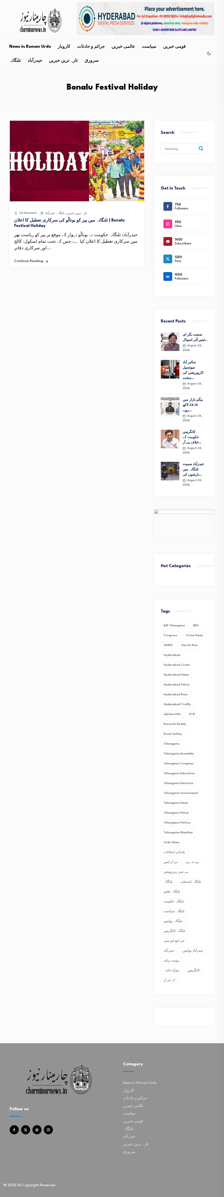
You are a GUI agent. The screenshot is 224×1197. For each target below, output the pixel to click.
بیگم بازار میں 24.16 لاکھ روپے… (193, 405)
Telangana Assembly (179, 753)
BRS (196, 625)
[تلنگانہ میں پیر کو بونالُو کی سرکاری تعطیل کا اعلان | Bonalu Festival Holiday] (77, 200)
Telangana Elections (178, 783)
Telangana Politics (177, 822)
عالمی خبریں (123, 47)
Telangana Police (176, 812)
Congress (170, 635)
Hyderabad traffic (177, 704)
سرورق (92, 61)
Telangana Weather (178, 832)
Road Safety (173, 733)
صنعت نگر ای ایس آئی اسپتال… (195, 337)
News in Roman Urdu (30, 47)
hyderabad (172, 655)
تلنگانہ (15, 61)
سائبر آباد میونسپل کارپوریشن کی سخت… (193, 370)
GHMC (168, 645)
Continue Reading (28, 261)
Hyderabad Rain (176, 694)
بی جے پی (192, 862)
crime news (194, 635)
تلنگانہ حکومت (174, 901)
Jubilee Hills (172, 714)
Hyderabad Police (176, 684)
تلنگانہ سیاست (174, 911)
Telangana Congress (179, 763)
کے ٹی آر (169, 980)
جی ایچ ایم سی (174, 940)
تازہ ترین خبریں (63, 61)
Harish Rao (189, 645)
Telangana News (176, 802)
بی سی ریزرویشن (176, 871)
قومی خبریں (174, 47)
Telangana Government (181, 793)
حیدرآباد (35, 61)
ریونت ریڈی (172, 960)
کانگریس (194, 970)
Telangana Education (179, 773)
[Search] (204, 145)
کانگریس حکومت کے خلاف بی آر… (192, 437)
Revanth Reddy (175, 724)
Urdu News (172, 842)
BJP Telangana (174, 625)
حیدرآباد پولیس (193, 950)
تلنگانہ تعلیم (172, 891)
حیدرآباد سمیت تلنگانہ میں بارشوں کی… (193, 469)
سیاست (149, 47)
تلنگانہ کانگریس (174, 931)
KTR (192, 714)
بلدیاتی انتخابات (174, 852)
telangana (171, 743)
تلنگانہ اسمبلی (191, 881)
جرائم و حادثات (91, 47)
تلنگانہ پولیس (173, 921)
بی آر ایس (170, 862)
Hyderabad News (176, 674)
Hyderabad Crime (177, 664)
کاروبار (64, 47)
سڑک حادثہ (171, 970)
